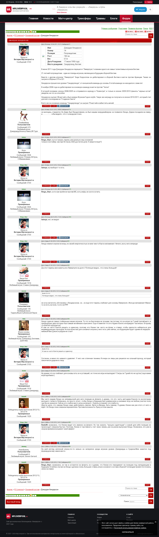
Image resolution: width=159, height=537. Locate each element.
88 (70, 422)
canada (24, 109)
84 (69, 319)
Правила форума (135, 29)
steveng (23, 446)
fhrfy (24, 319)
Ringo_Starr (23, 44)
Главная (33, 18)
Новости (48, 18)
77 (70, 137)
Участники (122, 29)
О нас (128, 517)
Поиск (145, 29)
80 (70, 217)
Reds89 (24, 396)
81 (69, 241)
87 (70, 396)
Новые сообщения (109, 29)
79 (70, 189)
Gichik (24, 265)
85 (69, 346)
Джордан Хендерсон (49, 35)
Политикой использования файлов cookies (130, 528)
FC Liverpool (19, 35)
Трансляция (72, 523)
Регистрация (137, 2)
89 (70, 446)
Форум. (10, 35)
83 (69, 291)
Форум (126, 18)
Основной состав (32, 35)
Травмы (100, 18)
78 (70, 165)
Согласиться (128, 532)
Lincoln (24, 291)
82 (69, 265)
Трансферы (84, 18)
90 (70, 462)
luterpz (24, 137)
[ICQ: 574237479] (53, 106)
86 (69, 370)
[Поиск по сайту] (150, 9)
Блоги (113, 18)
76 (70, 109)
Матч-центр (65, 18)
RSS (151, 29)
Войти (150, 2)
